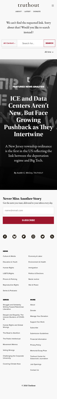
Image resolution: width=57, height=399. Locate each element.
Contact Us (34, 370)
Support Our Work (37, 322)
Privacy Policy (35, 345)
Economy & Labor (35, 256)
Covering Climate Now (12, 364)
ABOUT (18, 11)
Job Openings (35, 364)
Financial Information (38, 339)
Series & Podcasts (10, 290)
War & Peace (33, 285)
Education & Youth (10, 262)
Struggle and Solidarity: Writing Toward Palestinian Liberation (13, 306)
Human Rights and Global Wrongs (13, 326)
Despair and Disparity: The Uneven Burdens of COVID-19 (13, 317)
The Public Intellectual (11, 338)
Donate (33, 310)
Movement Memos (10, 344)
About (32, 304)
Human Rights (8, 267)
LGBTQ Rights (8, 273)
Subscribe (34, 327)
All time (48, 52)
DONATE (36, 11)
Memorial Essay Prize (38, 350)
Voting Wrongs (9, 350)
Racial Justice (33, 279)
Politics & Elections (36, 273)
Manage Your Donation (39, 316)
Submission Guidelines (39, 333)
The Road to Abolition (11, 333)
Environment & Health (37, 262)
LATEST (27, 11)
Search (49, 43)
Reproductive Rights (11, 285)
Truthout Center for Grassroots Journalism (39, 357)
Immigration (33, 267)
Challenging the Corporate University (13, 357)
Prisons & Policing (10, 279)
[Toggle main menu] (53, 5)
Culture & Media (9, 256)
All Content (9, 43)
